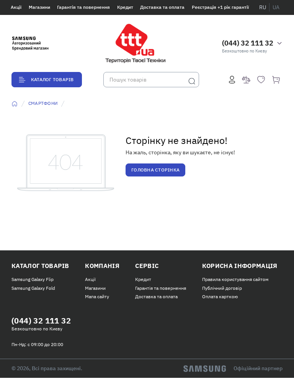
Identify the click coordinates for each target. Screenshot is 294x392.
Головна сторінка (155, 170)
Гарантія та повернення (83, 7)
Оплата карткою (220, 296)
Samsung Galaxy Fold (33, 288)
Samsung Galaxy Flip (32, 279)
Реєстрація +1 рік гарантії (220, 7)
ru (262, 7)
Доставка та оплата (162, 7)
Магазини (39, 7)
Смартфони (42, 103)
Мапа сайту (97, 296)
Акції (16, 7)
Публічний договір (222, 288)
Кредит (125, 7)
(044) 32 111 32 (247, 43)
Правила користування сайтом (235, 279)
